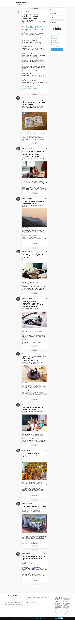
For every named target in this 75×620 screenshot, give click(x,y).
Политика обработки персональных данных (13, 604)
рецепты (53, 44)
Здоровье (53, 36)
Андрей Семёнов (26, 11)
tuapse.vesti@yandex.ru (33, 602)
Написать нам (57, 50)
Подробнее (55, 618)
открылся (35, 42)
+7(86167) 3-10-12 (32, 599)
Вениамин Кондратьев (56, 33)
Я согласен (60, 618)
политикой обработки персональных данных (34, 618)
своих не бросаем (55, 46)
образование (32, 88)
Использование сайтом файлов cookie (12, 606)
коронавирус (54, 38)
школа (37, 88)
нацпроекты (25, 88)
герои (52, 35)
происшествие (54, 42)
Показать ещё (35, 585)
